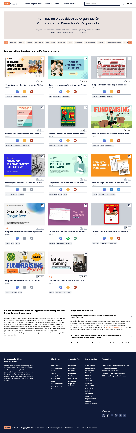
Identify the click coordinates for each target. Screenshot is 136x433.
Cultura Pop (72, 379)
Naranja (24, 97)
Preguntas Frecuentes (110, 368)
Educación (72, 366)
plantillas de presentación (114, 327)
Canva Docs (55, 379)
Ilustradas (9, 145)
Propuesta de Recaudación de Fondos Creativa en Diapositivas (34, 280)
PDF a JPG (88, 383)
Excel (53, 381)
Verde (66, 145)
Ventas (71, 376)
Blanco (95, 96)
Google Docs (56, 376)
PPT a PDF (88, 375)
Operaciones (50, 42)
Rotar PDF (88, 396)
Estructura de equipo (114, 42)
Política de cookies (72, 428)
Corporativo (39, 42)
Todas (53, 389)
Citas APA (88, 373)
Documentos (73, 381)
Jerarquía (101, 42)
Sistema (21, 42)
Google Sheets (57, 384)
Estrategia (61, 42)
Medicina (71, 371)
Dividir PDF (89, 394)
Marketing (72, 373)
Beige (7, 292)
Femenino (69, 243)
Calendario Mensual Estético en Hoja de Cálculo (71, 231)
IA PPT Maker (90, 366)
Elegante (52, 243)
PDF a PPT (88, 378)
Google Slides (56, 368)
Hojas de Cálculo (71, 385)
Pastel (60, 194)
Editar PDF (89, 388)
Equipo (29, 42)
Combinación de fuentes (90, 369)
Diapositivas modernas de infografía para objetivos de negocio (34, 231)
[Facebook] (107, 415)
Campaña (17, 145)
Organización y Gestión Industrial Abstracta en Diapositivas (33, 85)
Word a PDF (89, 386)
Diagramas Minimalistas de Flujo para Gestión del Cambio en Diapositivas (83, 182)
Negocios (78, 42)
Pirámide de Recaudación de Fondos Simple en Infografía (31, 133)
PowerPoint (55, 366)
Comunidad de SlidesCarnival (113, 373)
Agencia (13, 42)
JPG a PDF (88, 381)
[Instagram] (103, 415)
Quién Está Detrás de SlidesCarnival (115, 366)
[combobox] (102, 4)
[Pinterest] (120, 415)
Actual (95, 194)
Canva (53, 371)
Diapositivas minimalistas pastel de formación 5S (72, 280)
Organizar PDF (90, 399)
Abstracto (9, 97)
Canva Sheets (56, 386)
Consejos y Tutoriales (110, 371)
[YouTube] (112, 415)
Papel (20, 292)
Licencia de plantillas (56, 428)
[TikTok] (124, 415)
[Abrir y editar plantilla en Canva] (17, 91)
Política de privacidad (89, 428)
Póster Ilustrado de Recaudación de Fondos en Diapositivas (76, 133)
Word (53, 373)
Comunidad (25, 145)
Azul (50, 97)
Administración (90, 42)
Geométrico (58, 292)
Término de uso (41, 428)
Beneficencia (109, 145)
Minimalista (65, 97)
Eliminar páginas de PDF (91, 402)
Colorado (52, 145)
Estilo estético (111, 194)
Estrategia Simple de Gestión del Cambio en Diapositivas (31, 182)
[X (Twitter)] (116, 415)
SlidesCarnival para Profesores (114, 376)
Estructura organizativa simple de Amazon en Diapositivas (76, 85)
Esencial (109, 96)
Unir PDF (88, 391)
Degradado (16, 97)
